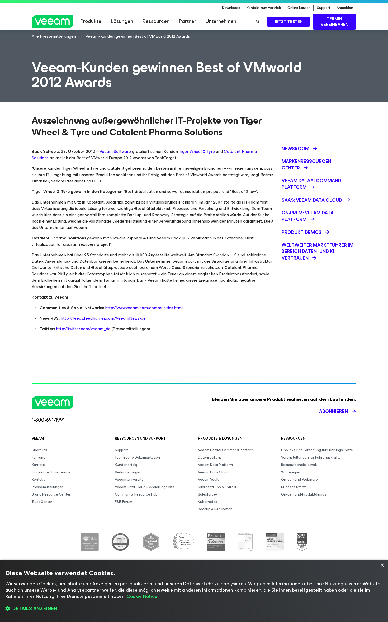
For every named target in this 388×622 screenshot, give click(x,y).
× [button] (382, 565)
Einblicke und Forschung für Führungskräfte (317, 450)
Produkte (90, 21)
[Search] (257, 21)
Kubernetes (207, 502)
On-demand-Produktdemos (303, 494)
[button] (194, 609)
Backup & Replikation (215, 509)
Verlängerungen (128, 472)
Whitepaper (291, 472)
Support (323, 8)
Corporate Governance (51, 472)
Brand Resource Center (51, 494)
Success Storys (294, 487)
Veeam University (129, 480)
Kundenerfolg (126, 465)
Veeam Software (115, 151)
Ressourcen (156, 21)
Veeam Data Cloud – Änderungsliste (144, 487)
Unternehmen (221, 21)
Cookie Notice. (142, 596)
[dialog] (194, 591)
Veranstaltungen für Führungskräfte (311, 457)
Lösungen (122, 21)
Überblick (39, 450)
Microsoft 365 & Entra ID (218, 487)
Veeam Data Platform (215, 465)
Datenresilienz (210, 457)
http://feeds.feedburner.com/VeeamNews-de (103, 318)
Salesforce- (207, 494)
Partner (187, 21)
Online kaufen (299, 8)
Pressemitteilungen (48, 487)
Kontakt (38, 480)
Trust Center (42, 502)
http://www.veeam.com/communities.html (144, 307)
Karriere (38, 465)
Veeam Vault (208, 480)
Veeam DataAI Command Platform (226, 450)
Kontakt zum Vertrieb (264, 8)
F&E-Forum (123, 502)
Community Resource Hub (136, 494)
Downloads (231, 8)
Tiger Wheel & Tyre (197, 151)
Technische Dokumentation (137, 457)
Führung (38, 457)
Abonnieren (333, 411)
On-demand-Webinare (299, 480)
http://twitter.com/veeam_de (83, 328)
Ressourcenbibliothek (299, 465)
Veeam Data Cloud (213, 472)
